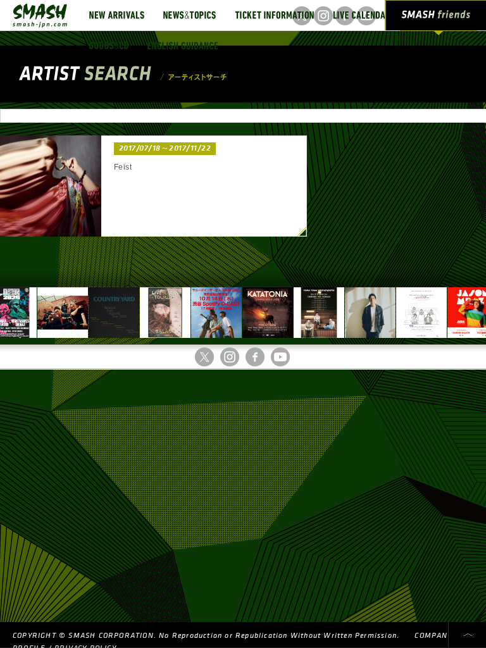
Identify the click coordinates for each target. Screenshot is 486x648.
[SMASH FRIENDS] (436, 18)
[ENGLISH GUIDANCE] (183, 45)
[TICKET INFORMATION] (274, 15)
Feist (123, 167)
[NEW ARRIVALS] (117, 15)
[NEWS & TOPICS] (189, 15)
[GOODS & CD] (109, 45)
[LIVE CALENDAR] (361, 15)
